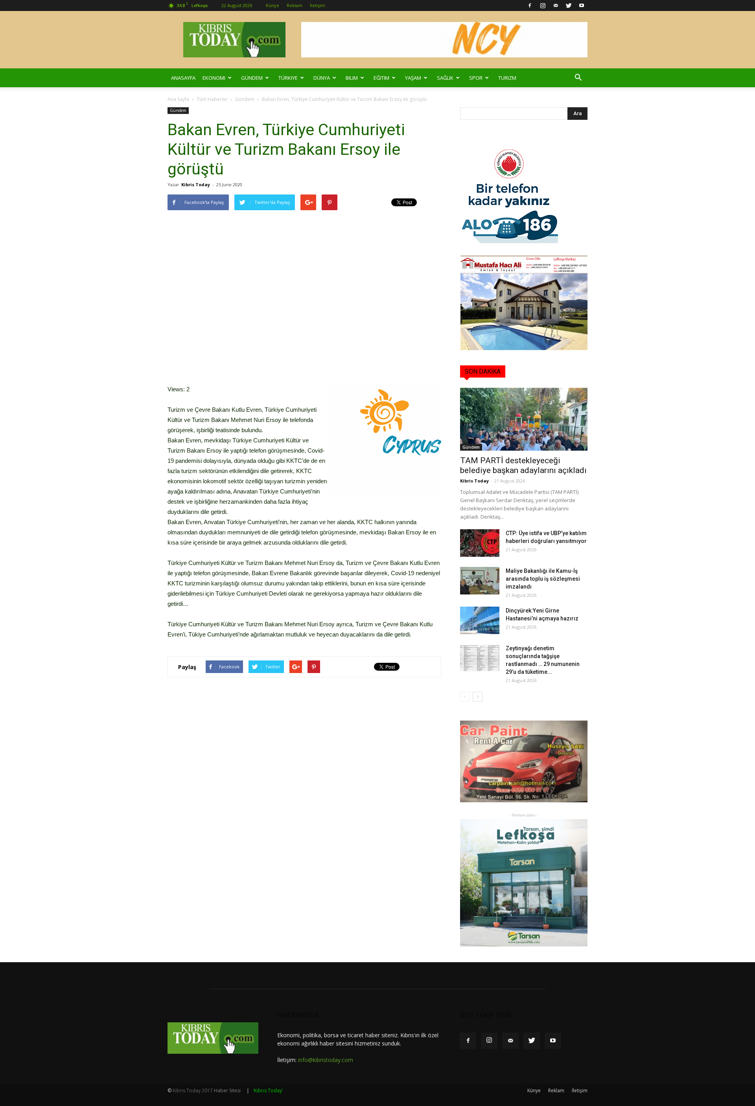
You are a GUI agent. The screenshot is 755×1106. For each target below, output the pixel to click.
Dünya (321, 77)
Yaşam (413, 77)
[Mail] (556, 5)
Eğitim (381, 77)
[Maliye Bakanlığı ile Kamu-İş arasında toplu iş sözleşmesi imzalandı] (479, 580)
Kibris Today (195, 184)
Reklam (294, 5)
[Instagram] (543, 5)
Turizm (507, 77)
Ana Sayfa (178, 99)
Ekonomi (214, 77)
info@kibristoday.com (325, 1060)
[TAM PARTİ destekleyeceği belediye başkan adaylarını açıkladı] (523, 419)
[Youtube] (581, 5)
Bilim (352, 77)
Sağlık (445, 77)
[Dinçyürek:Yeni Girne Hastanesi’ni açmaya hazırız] (479, 620)
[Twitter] (569, 5)
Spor (475, 77)
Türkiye (288, 77)
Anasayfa (183, 77)
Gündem (252, 77)
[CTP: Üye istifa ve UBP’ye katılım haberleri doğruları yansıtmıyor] (479, 543)
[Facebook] (530, 5)
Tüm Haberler (212, 99)
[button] (578, 77)
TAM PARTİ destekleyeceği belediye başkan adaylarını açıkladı (523, 465)
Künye (272, 5)
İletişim (317, 5)
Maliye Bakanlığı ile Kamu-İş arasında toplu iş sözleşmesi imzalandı (543, 579)
